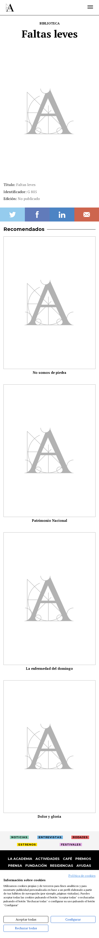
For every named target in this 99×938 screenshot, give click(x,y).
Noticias (19, 837)
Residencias (61, 866)
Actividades (47, 859)
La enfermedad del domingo (49, 668)
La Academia (20, 859)
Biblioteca (50, 23)
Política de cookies (82, 876)
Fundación (36, 866)
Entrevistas (50, 837)
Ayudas (83, 866)
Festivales (71, 844)
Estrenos (27, 844)
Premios (83, 859)
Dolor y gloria (49, 816)
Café (67, 859)
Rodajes (80, 837)
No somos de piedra (49, 372)
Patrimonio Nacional (49, 520)
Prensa (15, 866)
